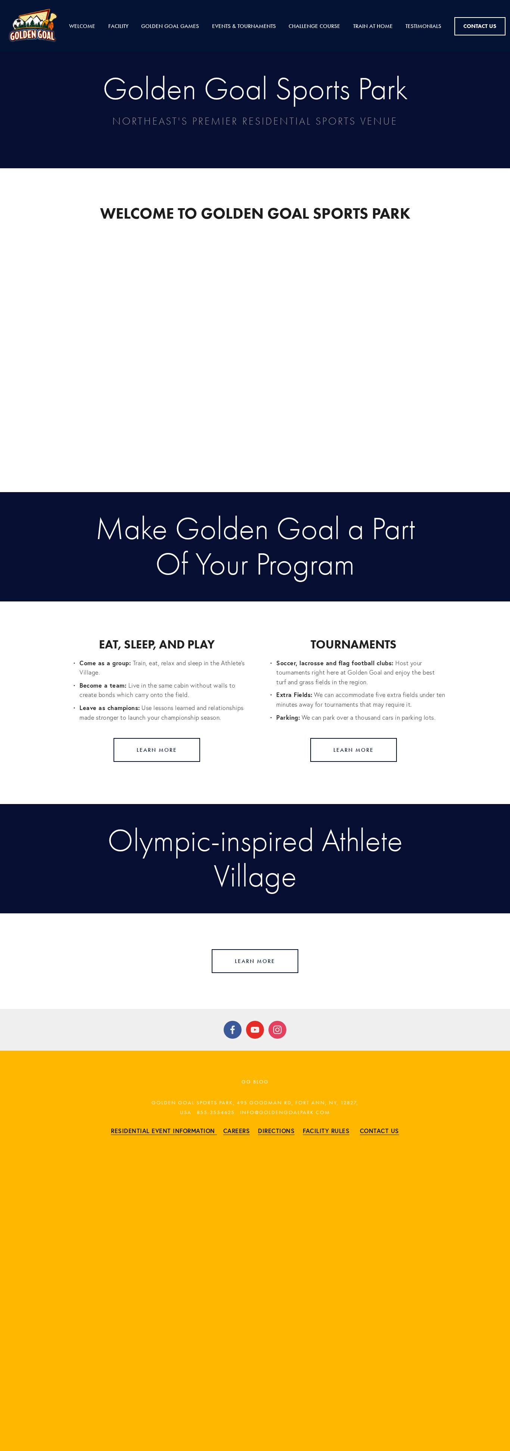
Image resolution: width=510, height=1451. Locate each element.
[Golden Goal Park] (255, 1030)
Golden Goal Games (170, 26)
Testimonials (423, 26)
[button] (255, 343)
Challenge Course (314, 26)
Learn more (157, 750)
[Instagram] (277, 1030)
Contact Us (479, 26)
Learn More (353, 750)
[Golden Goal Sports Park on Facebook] (233, 1030)
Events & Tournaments (244, 26)
